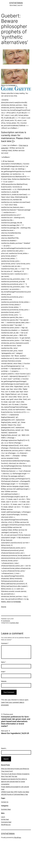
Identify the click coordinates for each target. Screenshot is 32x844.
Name (3, 662)
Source (3, 607)
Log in (3, 817)
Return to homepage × (9, 85)
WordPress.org (5, 824)
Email (3, 671)
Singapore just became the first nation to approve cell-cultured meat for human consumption (14, 781)
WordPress (17, 837)
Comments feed (6, 822)
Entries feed (5, 819)
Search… (4, 748)
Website (3, 681)
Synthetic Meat (14, 623)
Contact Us (4, 802)
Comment (4, 643)
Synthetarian (16, 3)
